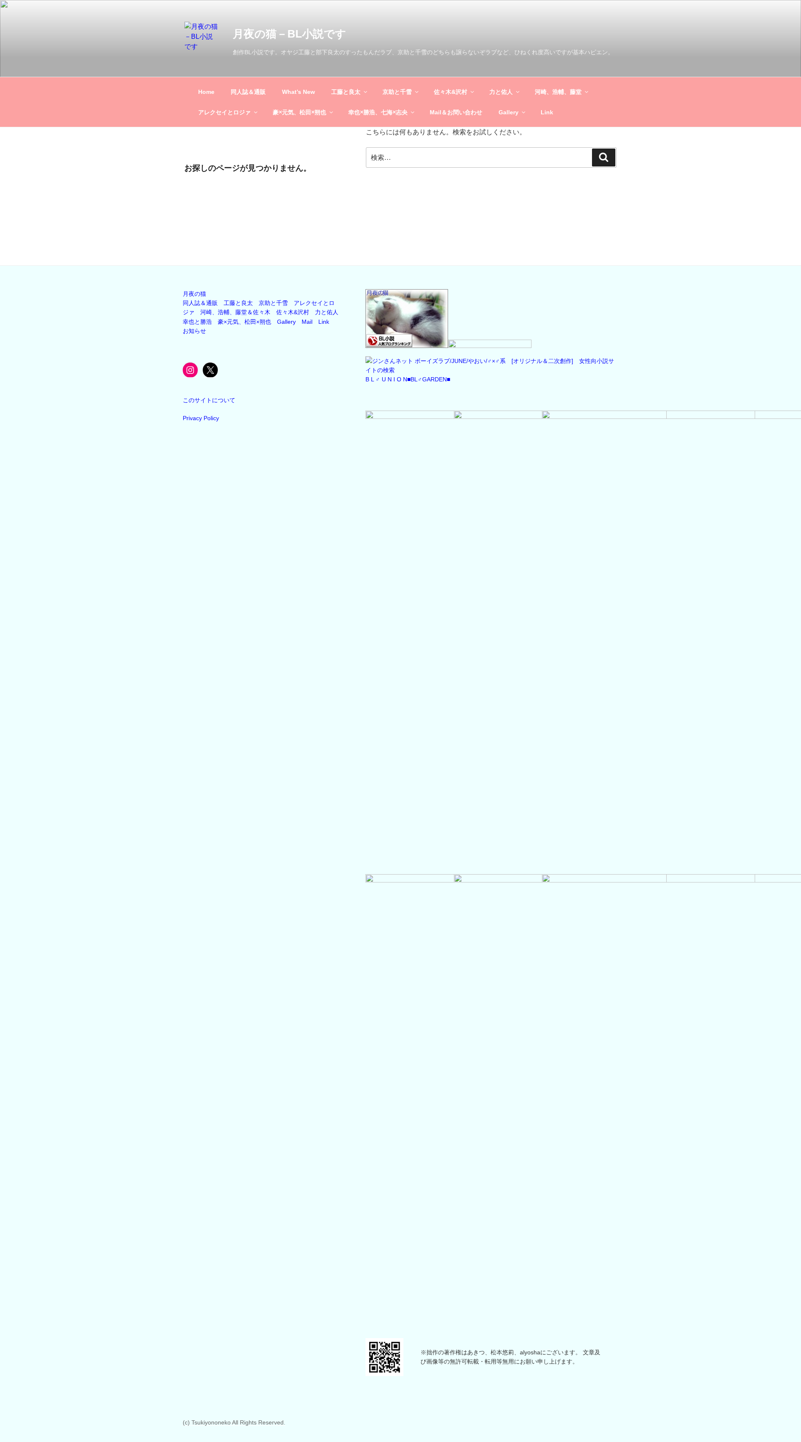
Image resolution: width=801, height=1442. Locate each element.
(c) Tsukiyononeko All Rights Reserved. (234, 1422)
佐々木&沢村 (450, 91)
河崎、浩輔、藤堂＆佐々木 (235, 312)
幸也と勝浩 (197, 321)
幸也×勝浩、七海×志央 (378, 112)
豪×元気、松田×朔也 (299, 112)
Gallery (509, 112)
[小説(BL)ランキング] (406, 346)
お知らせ (194, 331)
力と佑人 (501, 91)
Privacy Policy (201, 418)
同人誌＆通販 (248, 91)
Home (206, 91)
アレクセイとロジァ (224, 112)
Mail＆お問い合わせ (456, 112)
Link (547, 112)
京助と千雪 (397, 91)
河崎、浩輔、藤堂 (558, 91)
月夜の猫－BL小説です (289, 34)
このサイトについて (209, 400)
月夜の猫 (194, 293)
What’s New (298, 91)
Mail (307, 321)
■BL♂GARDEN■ (428, 379)
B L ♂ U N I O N (386, 379)
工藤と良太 (345, 91)
